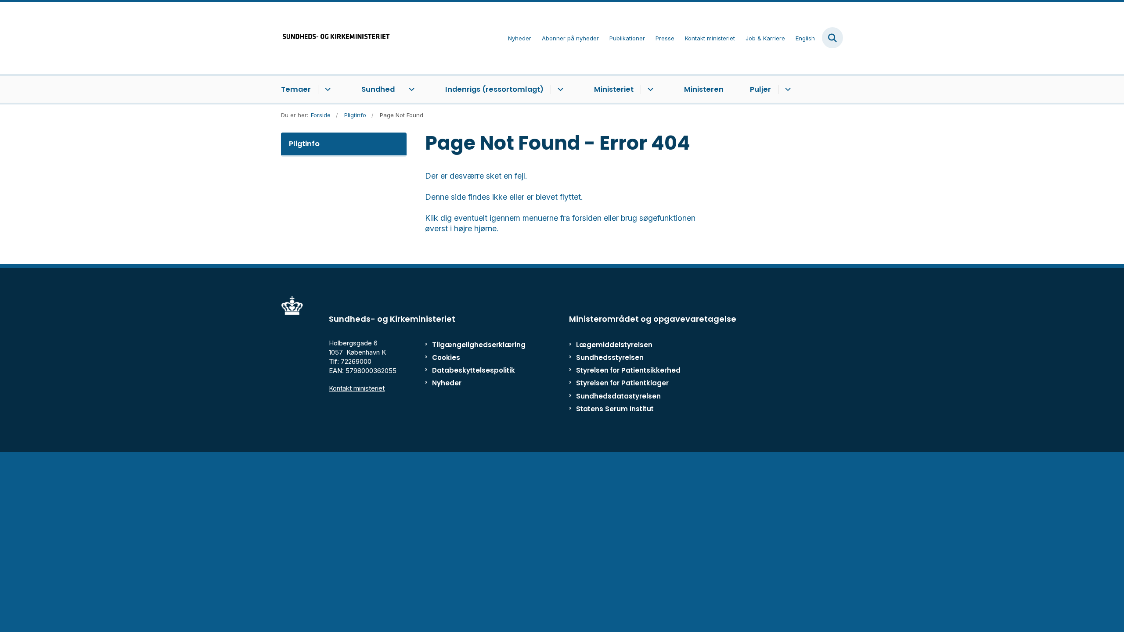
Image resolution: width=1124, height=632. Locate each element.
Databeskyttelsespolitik (469, 370)
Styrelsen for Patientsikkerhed (628, 370)
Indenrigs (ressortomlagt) (494, 89)
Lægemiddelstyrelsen (614, 344)
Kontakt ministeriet (357, 388)
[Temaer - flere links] (326, 89)
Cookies (446, 357)
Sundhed (378, 89)
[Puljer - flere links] (786, 89)
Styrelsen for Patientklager (622, 383)
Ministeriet (614, 89)
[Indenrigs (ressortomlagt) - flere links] (559, 89)
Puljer (760, 89)
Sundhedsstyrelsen (610, 357)
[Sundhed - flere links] (410, 89)
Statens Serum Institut (615, 408)
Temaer (296, 89)
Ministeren (704, 89)
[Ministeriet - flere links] (649, 89)
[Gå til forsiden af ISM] (336, 38)
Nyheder (446, 383)
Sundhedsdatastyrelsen (618, 396)
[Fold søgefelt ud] (832, 37)
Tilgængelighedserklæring (469, 344)
